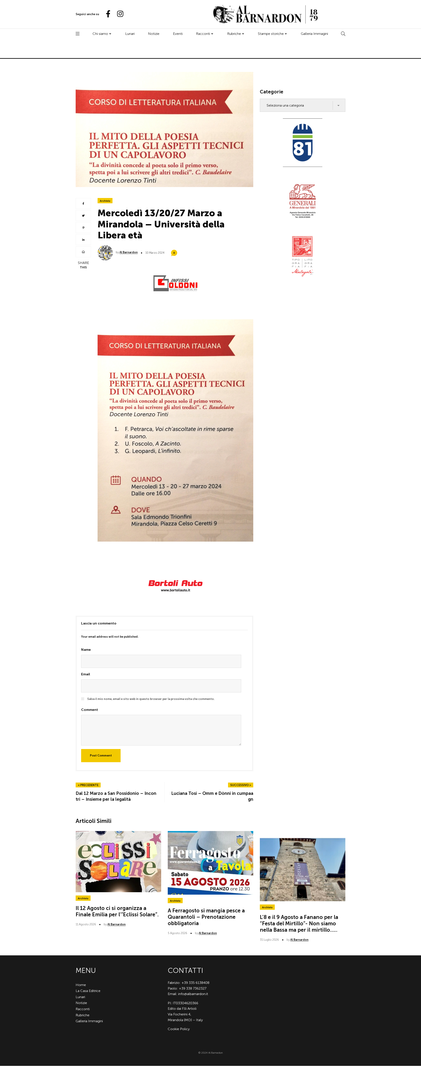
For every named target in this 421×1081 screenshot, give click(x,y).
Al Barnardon (129, 252)
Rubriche (234, 34)
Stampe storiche (271, 34)
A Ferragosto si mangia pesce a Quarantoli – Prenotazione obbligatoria (206, 916)
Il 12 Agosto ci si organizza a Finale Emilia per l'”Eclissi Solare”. (117, 911)
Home (81, 985)
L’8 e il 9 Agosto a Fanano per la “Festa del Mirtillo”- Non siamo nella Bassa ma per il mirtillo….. (299, 923)
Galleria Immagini (314, 34)
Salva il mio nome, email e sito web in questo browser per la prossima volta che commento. (151, 699)
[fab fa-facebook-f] (106, 14)
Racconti (203, 34)
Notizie (153, 34)
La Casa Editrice (88, 991)
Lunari (130, 34)
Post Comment (101, 755)
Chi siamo (100, 34)
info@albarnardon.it (193, 994)
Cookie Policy (179, 1029)
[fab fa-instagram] (118, 14)
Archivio (105, 200)
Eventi (178, 34)
